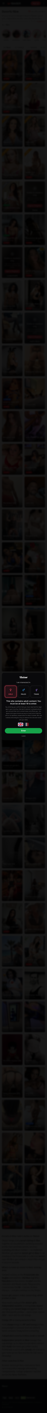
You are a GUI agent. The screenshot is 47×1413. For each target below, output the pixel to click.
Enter (23, 731)
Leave (23, 736)
